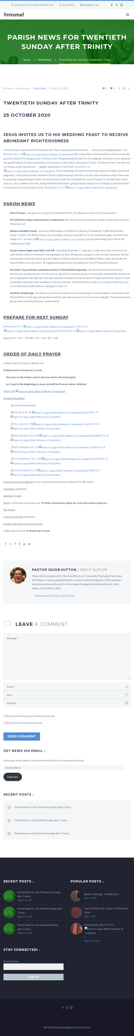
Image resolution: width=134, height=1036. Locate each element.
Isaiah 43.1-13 (90, 412)
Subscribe (12, 776)
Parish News (39, 88)
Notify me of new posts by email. (24, 722)
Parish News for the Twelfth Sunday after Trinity (40, 820)
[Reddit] (29, 544)
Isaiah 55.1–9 (82, 166)
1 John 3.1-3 (81, 326)
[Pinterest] (15, 544)
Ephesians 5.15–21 (55, 187)
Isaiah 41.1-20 (91, 424)
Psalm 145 (9, 391)
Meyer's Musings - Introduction (101, 894)
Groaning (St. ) (99, 931)
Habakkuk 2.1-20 (99, 435)
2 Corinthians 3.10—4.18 (28, 458)
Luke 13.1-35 (25, 424)
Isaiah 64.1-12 (100, 458)
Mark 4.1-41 (25, 412)
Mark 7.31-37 (107, 924)
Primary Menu (128, 14)
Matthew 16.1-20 (29, 447)
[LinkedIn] (24, 544)
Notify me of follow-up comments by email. (30, 716)
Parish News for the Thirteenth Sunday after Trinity (42, 807)
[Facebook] (111, 5)
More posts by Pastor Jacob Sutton (55, 595)
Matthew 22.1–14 (12, 154)
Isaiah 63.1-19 (97, 447)
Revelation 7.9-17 (13, 326)
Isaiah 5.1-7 (94, 470)
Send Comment (22, 736)
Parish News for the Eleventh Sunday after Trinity (41, 833)
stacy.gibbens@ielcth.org (114, 282)
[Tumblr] (19, 544)
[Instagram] (121, 5)
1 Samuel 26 (28, 239)
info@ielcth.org (91, 4)
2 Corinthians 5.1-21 (26, 470)
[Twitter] (116, 5)
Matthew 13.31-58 (29, 435)
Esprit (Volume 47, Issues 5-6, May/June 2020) (106, 910)
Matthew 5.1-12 (67, 330)
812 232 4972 (68, 4)
